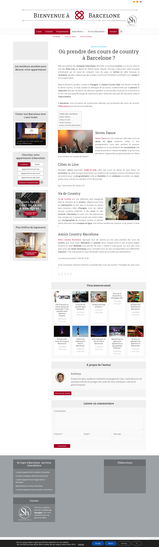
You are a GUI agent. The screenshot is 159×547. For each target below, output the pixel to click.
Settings (124, 543)
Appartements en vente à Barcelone (29, 486)
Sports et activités (99, 46)
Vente (37, 164)
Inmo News (77, 31)
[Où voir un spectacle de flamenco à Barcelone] (135, 331)
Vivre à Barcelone (96, 31)
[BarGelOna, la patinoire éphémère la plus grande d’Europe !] (117, 331)
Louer (39, 31)
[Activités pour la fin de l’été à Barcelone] (99, 331)
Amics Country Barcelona (69, 125)
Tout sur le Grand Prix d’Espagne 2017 (117, 295)
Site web (117, 434)
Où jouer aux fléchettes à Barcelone (135, 306)
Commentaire (60, 411)
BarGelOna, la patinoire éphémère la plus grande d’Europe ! (117, 343)
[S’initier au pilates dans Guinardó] (80, 296)
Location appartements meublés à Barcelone (33, 472)
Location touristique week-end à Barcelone (32, 476)
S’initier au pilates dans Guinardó (80, 306)
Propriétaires (62, 31)
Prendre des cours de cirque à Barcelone (62, 341)
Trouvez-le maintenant (28, 182)
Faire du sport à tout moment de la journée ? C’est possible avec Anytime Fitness (62, 310)
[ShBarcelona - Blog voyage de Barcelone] (79, 16)
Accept (97, 543)
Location (24, 164)
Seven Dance (64, 117)
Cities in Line (64, 119)
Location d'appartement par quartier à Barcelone (34, 490)
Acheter (49, 31)
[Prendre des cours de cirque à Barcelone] (62, 331)
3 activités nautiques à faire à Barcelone (80, 342)
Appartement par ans (30, 169)
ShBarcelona (63, 106)
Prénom (58, 434)
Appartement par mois (30, 173)
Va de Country (65, 122)
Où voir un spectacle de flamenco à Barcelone (135, 342)
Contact (113, 31)
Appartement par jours (30, 177)
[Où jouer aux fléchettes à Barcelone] (135, 296)
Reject (110, 543)
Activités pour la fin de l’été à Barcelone (98, 341)
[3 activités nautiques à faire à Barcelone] (80, 331)
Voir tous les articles (62, 393)
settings (81, 544)
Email (87, 434)
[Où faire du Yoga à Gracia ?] (99, 296)
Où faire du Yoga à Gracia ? (98, 305)
